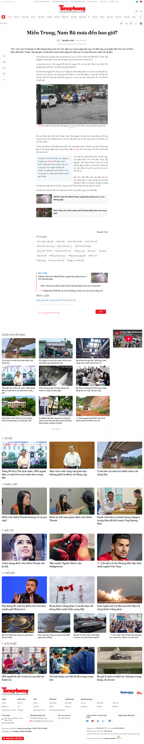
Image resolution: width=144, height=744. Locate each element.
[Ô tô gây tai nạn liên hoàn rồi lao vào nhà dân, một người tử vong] (56, 348)
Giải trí (102, 17)
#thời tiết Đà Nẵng (83, 246)
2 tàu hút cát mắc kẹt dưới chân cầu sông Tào (17, 361)
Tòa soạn (103, 2)
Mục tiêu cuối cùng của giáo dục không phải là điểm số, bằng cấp (68, 472)
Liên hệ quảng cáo (37, 715)
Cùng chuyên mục (13, 334)
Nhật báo (21, 699)
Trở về (4, 80)
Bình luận (4, 74)
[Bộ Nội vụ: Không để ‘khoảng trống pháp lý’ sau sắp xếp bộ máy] (93, 376)
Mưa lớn (41, 126)
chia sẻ (121, 23)
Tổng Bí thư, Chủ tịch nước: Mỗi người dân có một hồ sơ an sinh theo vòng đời (18, 390)
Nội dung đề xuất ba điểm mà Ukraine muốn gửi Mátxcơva (24, 607)
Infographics (86, 699)
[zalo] (104, 721)
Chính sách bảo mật (126, 715)
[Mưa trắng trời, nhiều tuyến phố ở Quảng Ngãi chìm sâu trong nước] (44, 212)
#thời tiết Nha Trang (45, 246)
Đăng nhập (40, 300)
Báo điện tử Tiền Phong (72, 9)
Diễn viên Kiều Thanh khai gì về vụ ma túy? (24, 518)
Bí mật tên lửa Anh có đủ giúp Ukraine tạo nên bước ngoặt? (87, 636)
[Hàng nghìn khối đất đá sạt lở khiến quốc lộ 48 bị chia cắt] (93, 406)
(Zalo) (45, 718)
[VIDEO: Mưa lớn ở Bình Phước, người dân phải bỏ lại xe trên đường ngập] (44, 199)
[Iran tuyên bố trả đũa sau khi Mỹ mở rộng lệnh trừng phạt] (119, 589)
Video (134, 17)
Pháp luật (65, 17)
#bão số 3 (93, 255)
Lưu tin (4, 68)
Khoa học (118, 17)
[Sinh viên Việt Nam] (126, 693)
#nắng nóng (79, 251)
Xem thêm (140, 17)
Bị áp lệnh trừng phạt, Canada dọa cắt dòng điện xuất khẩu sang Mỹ (71, 607)
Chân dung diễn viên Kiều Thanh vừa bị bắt (23, 565)
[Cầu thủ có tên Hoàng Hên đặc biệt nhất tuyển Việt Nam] (119, 547)
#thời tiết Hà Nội (75, 241)
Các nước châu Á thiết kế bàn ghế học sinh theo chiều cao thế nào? (126, 636)
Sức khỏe (41, 17)
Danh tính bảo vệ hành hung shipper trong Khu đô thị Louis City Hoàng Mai (118, 520)
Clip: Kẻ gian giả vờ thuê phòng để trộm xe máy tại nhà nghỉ (54, 389)
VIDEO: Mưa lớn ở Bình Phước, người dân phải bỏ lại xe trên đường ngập (79, 198)
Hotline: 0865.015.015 (41, 2)
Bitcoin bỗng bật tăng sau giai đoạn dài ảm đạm (17, 636)
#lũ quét (102, 251)
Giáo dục (110, 17)
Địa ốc (33, 17)
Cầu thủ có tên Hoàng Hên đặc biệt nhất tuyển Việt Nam (119, 565)
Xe (89, 17)
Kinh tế (16, 17)
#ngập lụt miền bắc (75, 260)
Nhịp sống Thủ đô (39, 710)
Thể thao (74, 17)
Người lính (82, 17)
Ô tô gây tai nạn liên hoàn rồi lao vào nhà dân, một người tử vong (55, 361)
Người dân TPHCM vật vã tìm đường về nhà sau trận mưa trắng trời (73, 290)
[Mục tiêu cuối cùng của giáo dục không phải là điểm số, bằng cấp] (72, 455)
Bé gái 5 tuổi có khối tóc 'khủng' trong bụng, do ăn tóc (119, 678)
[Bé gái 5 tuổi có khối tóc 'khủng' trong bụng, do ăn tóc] (119, 660)
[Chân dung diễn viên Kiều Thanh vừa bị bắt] (24, 547)
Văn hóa (95, 17)
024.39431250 (9, 723)
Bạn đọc (115, 706)
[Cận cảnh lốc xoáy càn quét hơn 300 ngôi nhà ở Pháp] (54, 623)
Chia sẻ (4, 62)
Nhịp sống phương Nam (57, 710)
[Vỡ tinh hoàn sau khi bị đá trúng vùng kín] (72, 660)
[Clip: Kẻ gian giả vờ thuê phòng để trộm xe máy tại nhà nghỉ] (56, 376)
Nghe (4, 56)
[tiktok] (99, 721)
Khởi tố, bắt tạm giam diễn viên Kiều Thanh (70, 518)
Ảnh (35, 699)
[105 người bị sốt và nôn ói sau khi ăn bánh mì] (24, 660)
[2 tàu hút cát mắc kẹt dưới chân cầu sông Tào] (19, 348)
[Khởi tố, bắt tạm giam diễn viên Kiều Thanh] (72, 501)
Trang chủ (3, 17)
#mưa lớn (92, 251)
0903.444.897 (65, 718)
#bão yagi (41, 260)
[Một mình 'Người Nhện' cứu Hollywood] (72, 547)
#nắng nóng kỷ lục (57, 255)
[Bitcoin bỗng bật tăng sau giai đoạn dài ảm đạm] (18, 623)
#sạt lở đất (42, 255)
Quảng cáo (114, 2)
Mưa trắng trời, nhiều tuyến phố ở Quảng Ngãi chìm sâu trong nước (79, 211)
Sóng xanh (25, 17)
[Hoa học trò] (139, 693)
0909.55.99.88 (37, 718)
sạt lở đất (49, 161)
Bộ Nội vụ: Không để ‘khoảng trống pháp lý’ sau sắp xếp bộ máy (91, 389)
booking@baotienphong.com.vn (42, 721)
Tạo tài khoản (54, 300)
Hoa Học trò (92, 2)
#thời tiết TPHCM (44, 251)
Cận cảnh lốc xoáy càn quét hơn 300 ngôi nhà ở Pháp (54, 636)
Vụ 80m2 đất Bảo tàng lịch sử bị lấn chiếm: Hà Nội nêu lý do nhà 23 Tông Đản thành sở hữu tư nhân (55, 420)
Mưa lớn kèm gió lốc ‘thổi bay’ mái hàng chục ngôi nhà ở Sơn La (91, 361)
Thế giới (49, 17)
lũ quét (76, 149)
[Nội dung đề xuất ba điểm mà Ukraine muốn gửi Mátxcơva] (24, 589)
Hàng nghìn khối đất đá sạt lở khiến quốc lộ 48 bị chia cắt (90, 419)
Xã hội (10, 17)
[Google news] (110, 721)
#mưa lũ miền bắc (56, 260)
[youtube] (141, 1)
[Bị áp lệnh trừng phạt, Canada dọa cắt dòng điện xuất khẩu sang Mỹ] (72, 589)
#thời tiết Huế (91, 241)
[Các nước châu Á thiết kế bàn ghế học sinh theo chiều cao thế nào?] (126, 623)
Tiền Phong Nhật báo (60, 2)
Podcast (53, 699)
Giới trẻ (56, 17)
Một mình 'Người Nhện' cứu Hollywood (65, 565)
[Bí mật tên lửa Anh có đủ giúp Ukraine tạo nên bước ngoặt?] (90, 623)
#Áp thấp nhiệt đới (45, 241)
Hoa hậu (127, 17)
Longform (69, 699)
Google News (141, 23)
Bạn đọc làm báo (14, 738)
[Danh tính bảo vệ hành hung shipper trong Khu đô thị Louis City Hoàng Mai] (119, 501)
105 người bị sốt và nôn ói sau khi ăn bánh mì (23, 678)
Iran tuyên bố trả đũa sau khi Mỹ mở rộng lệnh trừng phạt (118, 607)
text (126, 23)
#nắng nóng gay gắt (77, 255)
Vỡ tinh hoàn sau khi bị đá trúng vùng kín (71, 678)
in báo (131, 23)
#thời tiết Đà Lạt (64, 246)
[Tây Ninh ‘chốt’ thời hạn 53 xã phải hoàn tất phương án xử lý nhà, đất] (19, 406)
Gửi (100, 312)
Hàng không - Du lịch (9, 710)
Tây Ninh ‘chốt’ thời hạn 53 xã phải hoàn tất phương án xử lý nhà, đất (17, 419)
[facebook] (137, 1)
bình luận (136, 23)
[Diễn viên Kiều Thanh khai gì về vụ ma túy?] (24, 501)
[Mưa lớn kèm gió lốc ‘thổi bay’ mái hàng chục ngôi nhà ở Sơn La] (93, 348)
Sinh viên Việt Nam (78, 2)
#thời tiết (61, 241)
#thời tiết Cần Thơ (63, 251)
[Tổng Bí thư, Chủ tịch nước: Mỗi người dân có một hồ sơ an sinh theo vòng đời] (19, 376)
